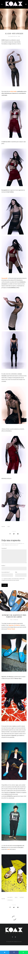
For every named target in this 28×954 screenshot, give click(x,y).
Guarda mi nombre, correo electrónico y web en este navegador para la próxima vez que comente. (12, 579)
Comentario (4, 548)
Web (16, 572)
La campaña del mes (12, 36)
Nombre (3, 565)
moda (16, 897)
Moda (19, 36)
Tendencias (15, 619)
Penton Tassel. (11, 629)
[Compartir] (14, 952)
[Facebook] (12, 937)
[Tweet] (13, 533)
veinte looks (13, 91)
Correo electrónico (5, 572)
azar (9, 526)
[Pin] (17, 533)
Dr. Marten (17, 625)
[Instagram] (15, 937)
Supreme (11, 625)
